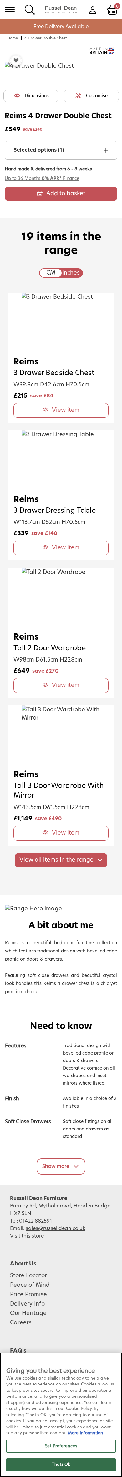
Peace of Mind (30, 1285)
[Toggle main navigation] (10, 9)
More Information (85, 1433)
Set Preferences (61, 1446)
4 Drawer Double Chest (45, 38)
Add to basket (65, 193)
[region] (61, 1415)
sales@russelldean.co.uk (55, 1228)
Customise (97, 96)
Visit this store (27, 1236)
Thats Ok (61, 1465)
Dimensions (37, 96)
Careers (21, 1323)
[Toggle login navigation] (92, 9)
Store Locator (28, 1276)
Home (12, 38)
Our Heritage (28, 1313)
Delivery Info (27, 1304)
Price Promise (28, 1294)
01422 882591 (35, 1220)
